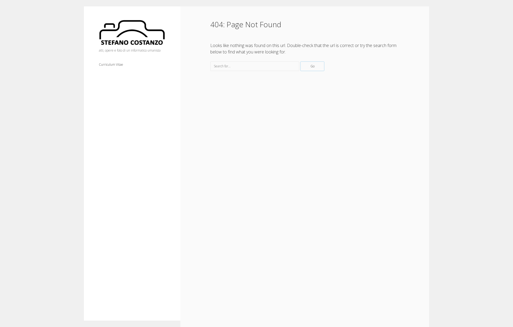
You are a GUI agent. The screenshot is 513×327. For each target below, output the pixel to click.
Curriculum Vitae (111, 64)
